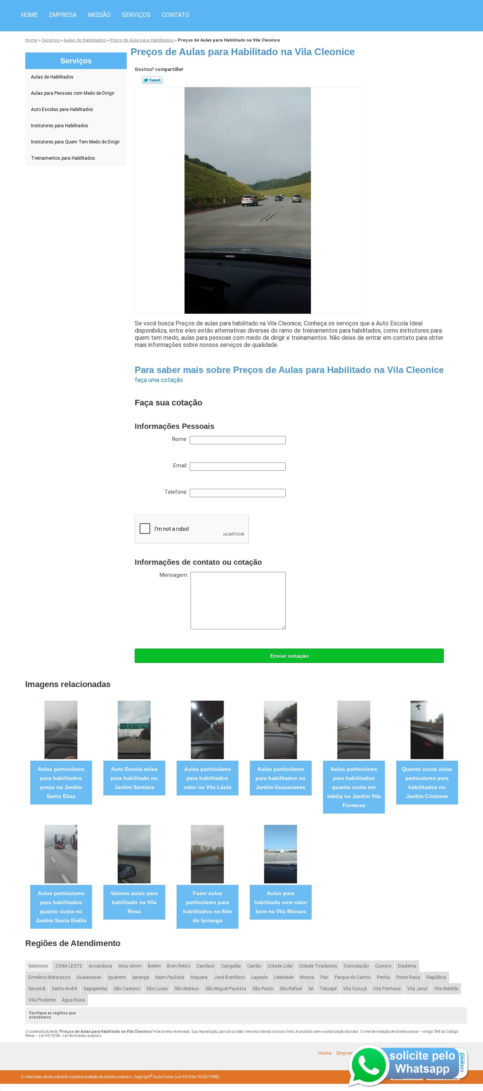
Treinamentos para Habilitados (63, 158)
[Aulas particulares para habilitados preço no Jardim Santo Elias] (61, 729)
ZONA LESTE (68, 966)
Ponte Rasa (408, 977)
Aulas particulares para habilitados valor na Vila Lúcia (207, 778)
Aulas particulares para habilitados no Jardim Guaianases (280, 778)
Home (29, 14)
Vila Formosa (387, 988)
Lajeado (259, 977)
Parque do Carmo (353, 977)
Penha (383, 977)
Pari (324, 977)
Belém (154, 966)
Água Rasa (73, 1000)
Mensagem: (175, 575)
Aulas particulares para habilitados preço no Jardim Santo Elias (61, 782)
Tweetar (152, 80)
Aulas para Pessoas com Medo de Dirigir (72, 93)
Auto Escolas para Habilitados (62, 109)
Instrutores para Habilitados (59, 125)
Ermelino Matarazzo (49, 977)
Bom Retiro (178, 966)
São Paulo (262, 988)
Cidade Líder (280, 966)
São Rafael (291, 988)
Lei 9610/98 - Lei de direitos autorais (70, 1036)
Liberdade (284, 977)
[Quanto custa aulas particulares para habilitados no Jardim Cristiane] (427, 729)
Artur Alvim (130, 966)
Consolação (356, 966)
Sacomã (36, 988)
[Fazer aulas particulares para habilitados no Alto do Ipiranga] (207, 853)
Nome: (181, 439)
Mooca (307, 977)
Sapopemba (95, 988)
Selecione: (38, 966)
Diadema (407, 966)
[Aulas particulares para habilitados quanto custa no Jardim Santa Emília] (61, 853)
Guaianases (89, 977)
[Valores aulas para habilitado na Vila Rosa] (134, 853)
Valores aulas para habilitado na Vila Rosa (134, 902)
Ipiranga (140, 977)
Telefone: (177, 492)
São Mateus (186, 988)
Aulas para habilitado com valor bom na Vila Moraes (280, 902)
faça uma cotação (159, 380)
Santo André (64, 988)
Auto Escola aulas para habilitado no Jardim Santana (134, 778)
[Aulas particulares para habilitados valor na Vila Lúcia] (207, 729)
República (436, 977)
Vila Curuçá (355, 988)
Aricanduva (100, 966)
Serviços (136, 14)
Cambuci (206, 966)
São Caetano (127, 988)
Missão (99, 14)
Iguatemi (117, 977)
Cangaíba (231, 966)
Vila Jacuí (417, 988)
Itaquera (199, 977)
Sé (310, 988)
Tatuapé (328, 988)
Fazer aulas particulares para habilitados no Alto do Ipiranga (207, 906)
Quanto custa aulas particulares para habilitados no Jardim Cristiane (427, 782)
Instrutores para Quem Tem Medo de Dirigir (75, 142)
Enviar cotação (289, 656)
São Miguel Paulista (225, 988)
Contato (175, 14)
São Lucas (157, 988)
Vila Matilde (446, 988)
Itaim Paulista (169, 977)
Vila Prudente (41, 1000)
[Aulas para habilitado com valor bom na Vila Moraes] (280, 853)
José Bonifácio (229, 977)
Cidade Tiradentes (318, 966)
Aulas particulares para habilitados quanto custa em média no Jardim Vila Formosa (354, 787)
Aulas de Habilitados (52, 77)
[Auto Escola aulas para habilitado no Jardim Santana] (134, 729)
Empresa (63, 14)
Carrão (254, 966)
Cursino (383, 966)
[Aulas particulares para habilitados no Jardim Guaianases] (280, 729)
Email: (181, 465)
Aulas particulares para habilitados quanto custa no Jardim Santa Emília (61, 906)
